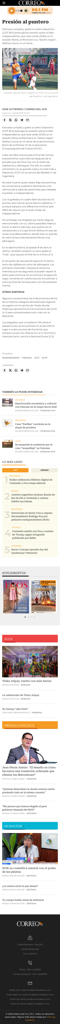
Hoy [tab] (15, 470)
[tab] (25, 617)
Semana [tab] (45, 470)
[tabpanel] (16, 596)
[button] (30, 69)
